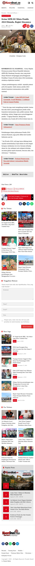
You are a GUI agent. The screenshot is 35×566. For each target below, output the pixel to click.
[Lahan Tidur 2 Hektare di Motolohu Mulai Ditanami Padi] (25, 433)
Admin (3, 25)
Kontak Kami (5, 553)
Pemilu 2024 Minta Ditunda (11, 191)
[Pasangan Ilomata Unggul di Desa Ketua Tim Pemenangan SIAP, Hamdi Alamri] (9, 241)
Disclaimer (28, 553)
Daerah (21, 225)
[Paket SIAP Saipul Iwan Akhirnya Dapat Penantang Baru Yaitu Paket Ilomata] (25, 241)
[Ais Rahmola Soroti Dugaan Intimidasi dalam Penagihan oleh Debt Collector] (9, 414)
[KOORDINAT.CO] (11, 2)
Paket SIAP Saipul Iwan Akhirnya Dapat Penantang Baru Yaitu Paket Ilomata (25, 249)
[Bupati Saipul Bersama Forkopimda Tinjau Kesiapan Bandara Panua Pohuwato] (25, 260)
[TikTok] (13, 543)
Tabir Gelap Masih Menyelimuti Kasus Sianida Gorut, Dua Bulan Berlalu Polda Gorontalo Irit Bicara (21, 508)
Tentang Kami (12, 550)
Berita (4, 218)
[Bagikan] (31, 26)
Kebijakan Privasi (6, 555)
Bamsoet (10, 189)
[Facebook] (20, 203)
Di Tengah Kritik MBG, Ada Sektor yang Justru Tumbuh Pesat (8, 224)
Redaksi (20, 550)
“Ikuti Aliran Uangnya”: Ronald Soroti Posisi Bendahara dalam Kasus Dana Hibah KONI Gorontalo (25, 423)
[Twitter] (24, 203)
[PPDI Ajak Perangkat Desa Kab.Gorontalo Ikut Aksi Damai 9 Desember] (25, 219)
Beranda (4, 550)
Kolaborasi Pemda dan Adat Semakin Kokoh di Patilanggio (20, 516)
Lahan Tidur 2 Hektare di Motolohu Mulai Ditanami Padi (25, 441)
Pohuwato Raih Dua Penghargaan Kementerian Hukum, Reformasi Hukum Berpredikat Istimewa (9, 459)
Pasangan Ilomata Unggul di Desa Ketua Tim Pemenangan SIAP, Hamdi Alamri (9, 250)
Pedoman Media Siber (17, 553)
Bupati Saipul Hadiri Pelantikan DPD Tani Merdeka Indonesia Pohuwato (7, 441)
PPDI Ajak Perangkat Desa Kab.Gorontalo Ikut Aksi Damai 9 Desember (25, 231)
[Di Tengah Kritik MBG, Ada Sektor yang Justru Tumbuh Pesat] (9, 216)
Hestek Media (7, 561)
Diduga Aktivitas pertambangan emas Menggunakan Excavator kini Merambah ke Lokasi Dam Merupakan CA (9, 274)
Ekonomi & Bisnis (6, 15)
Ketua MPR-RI (20, 189)
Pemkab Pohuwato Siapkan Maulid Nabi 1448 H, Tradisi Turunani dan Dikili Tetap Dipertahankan (25, 459)
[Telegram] (28, 203)
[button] (29, 3)
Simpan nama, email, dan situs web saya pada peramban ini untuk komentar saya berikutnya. (17, 321)
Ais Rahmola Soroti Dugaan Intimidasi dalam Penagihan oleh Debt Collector (8, 423)
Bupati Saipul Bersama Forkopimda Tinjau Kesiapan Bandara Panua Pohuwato (25, 269)
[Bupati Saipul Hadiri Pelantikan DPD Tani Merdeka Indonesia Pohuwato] (9, 433)
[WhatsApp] (31, 203)
